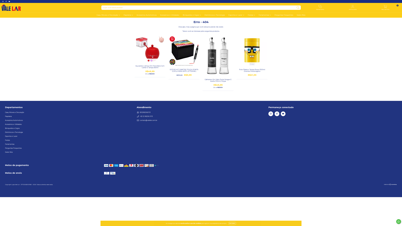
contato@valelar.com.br (148, 120)
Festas (251, 15)
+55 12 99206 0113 (146, 116)
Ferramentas (264, 15)
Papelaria (128, 15)
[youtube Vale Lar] (9, 1)
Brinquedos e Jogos (191, 15)
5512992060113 (145, 112)
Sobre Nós (301, 15)
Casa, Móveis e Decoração (108, 15)
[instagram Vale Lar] (3, 1)
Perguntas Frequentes (283, 15)
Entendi (232, 223)
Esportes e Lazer (235, 15)
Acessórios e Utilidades (169, 15)
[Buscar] (298, 7)
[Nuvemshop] (390, 185)
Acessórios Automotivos (147, 15)
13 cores (252, 64)
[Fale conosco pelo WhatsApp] (398, 221)
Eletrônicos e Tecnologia (215, 15)
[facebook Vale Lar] (6, 1)
